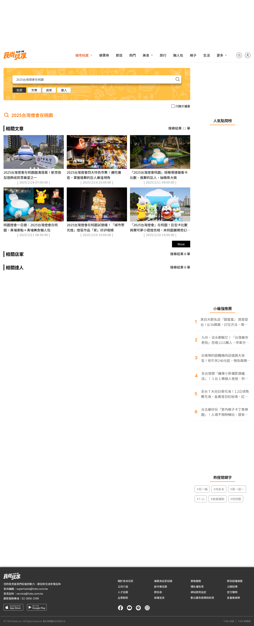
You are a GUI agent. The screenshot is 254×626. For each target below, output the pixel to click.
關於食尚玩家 (125, 581)
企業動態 (123, 597)
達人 (64, 90)
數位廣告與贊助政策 (202, 597)
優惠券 (104, 55)
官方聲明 (232, 592)
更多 (220, 55)
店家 (49, 90)
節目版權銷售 (235, 581)
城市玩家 (82, 55)
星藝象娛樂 (233, 597)
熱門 (132, 55)
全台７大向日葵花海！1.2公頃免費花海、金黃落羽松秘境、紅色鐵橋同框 (225, 394)
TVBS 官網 (229, 621)
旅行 (163, 55)
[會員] (247, 55)
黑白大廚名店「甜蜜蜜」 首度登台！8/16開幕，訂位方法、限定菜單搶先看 (224, 322)
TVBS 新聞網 (244, 621)
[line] (138, 608)
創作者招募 (160, 586)
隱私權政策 (197, 586)
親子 (193, 55)
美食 (146, 55)
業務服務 (196, 581)
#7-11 (201, 499)
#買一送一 (237, 489)
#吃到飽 (235, 499)
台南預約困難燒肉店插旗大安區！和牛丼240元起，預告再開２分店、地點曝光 (225, 358)
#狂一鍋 (202, 489)
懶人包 (178, 55)
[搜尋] (239, 55)
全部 (19, 90)
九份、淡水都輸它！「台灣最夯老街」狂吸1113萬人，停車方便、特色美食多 (224, 340)
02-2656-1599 (30, 598)
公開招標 (232, 586)
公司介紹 (123, 586)
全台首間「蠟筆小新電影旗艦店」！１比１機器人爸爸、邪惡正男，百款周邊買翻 (224, 376)
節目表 (158, 592)
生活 (206, 55)
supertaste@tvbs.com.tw (32, 589)
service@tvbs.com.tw (30, 593)
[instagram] (147, 608)
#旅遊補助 (217, 499)
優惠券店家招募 (163, 581)
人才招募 (123, 592)
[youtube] (129, 608)
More (181, 244)
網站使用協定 (198, 592)
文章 (34, 90)
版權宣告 (159, 597)
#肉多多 (218, 489)
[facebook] (120, 608)
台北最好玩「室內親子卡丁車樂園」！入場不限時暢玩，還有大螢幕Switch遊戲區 (224, 412)
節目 (119, 55)
